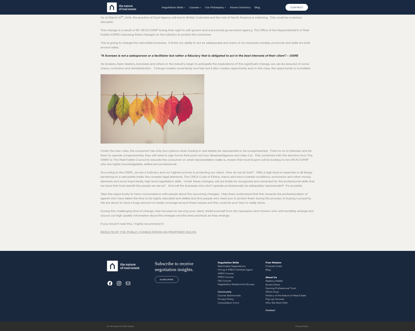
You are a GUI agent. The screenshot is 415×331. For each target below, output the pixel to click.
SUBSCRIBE (166, 279)
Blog (268, 269)
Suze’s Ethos (273, 284)
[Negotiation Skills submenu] (184, 7)
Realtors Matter (274, 280)
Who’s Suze (272, 291)
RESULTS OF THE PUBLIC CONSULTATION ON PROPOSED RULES (148, 232)
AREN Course (226, 273)
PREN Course (225, 276)
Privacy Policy (226, 299)
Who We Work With (277, 302)
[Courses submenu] (200, 7)
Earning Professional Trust (281, 288)
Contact (270, 310)
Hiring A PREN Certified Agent (235, 269)
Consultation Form (228, 302)
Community (224, 291)
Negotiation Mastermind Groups (236, 284)
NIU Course (224, 280)
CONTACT (296, 7)
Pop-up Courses (275, 299)
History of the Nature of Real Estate (286, 295)
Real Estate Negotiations (232, 266)
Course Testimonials (229, 295)
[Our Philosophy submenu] (225, 7)
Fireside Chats (274, 266)
